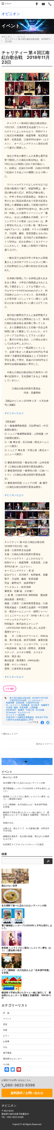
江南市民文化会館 (18, 700)
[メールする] (43, 4)
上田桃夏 (33, 707)
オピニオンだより (14, 413)
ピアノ (6, 1035)
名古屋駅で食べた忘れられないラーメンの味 (24, 783)
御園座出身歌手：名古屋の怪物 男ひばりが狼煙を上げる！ (26, 837)
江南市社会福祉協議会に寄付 (19, 719)
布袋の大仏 (8, 822)
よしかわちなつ (35, 700)
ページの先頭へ (47, 1123)
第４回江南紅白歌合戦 (20, 698)
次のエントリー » (44, 743)
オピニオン (7, 36)
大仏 (5, 1047)
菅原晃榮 (24, 707)
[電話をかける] (49, 4)
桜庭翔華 (10, 702)
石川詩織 (40, 710)
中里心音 (30, 710)
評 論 (6, 1013)
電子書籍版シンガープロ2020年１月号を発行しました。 (26, 789)
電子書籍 (7, 1052)
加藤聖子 (45, 705)
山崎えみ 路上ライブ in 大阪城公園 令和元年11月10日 (26, 829)
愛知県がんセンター (12, 1058)
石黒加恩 (20, 702)
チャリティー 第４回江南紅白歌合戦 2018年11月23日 (27, 40)
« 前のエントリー (10, 733)
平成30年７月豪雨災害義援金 (20, 717)
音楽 (5, 1024)
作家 (5, 1030)
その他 (6, 1064)
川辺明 (9, 707)
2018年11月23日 (40, 698)
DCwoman (11, 712)
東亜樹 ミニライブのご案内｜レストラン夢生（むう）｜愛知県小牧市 (26, 797)
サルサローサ (24, 712)
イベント (21, 36)
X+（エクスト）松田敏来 (18, 705)
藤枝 (16, 707)
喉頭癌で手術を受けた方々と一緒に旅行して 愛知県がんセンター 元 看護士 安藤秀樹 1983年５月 (26, 814)
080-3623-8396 (20, 1085)
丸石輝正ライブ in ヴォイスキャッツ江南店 (23, 844)
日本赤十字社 (41, 717)
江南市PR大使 (32, 702)
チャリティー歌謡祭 (15, 714)
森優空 (21, 710)
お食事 (6, 1041)
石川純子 (35, 705)
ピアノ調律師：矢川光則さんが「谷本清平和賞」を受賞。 (26, 805)
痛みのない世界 (10, 777)
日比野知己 (11, 710)
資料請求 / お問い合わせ (27, 1093)
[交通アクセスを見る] (36, 4)
